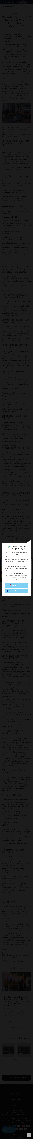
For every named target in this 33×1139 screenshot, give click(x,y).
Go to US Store (18, 585)
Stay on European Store (17, 591)
